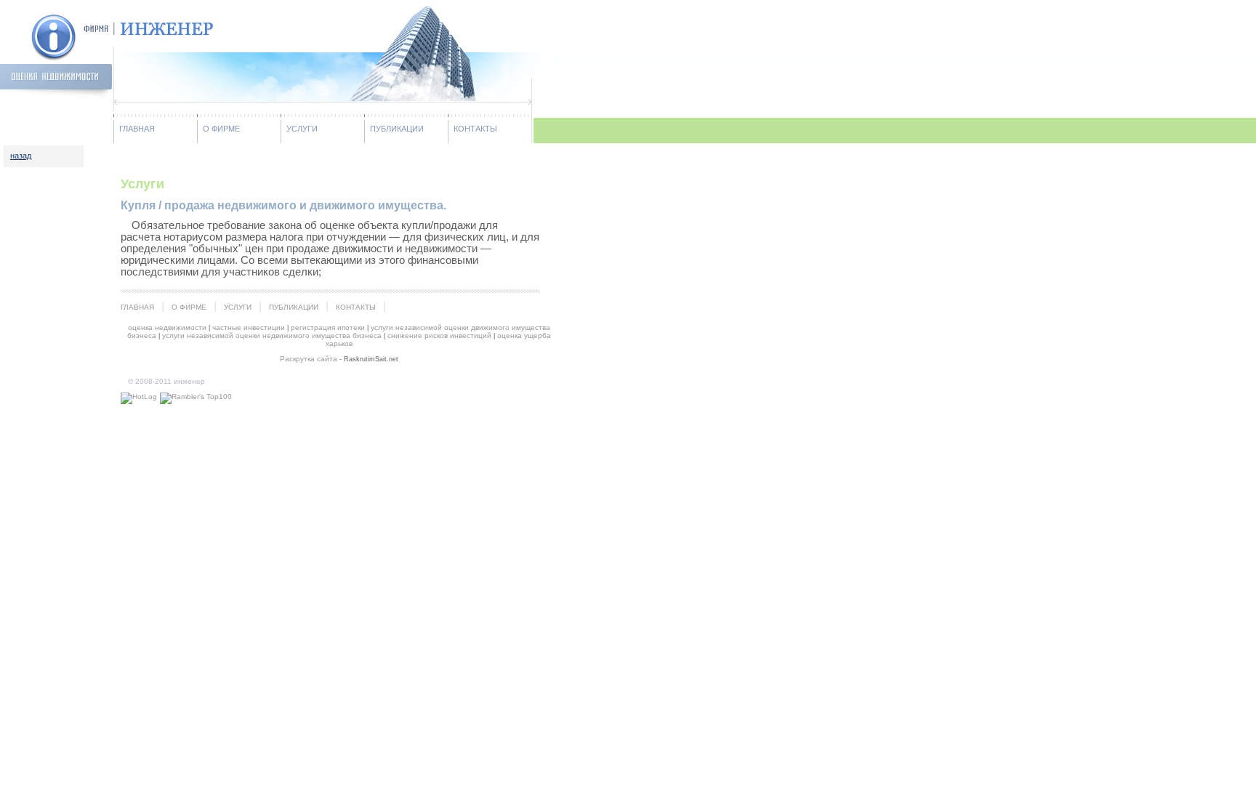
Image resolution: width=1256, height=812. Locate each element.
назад (20, 155)
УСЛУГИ (302, 128)
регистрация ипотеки (328, 327)
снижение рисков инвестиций (439, 335)
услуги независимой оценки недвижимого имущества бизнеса (272, 335)
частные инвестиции (248, 327)
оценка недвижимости (167, 327)
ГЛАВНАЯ (137, 128)
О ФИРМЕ (221, 128)
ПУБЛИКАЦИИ (397, 128)
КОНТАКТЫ (475, 128)
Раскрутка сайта (308, 359)
